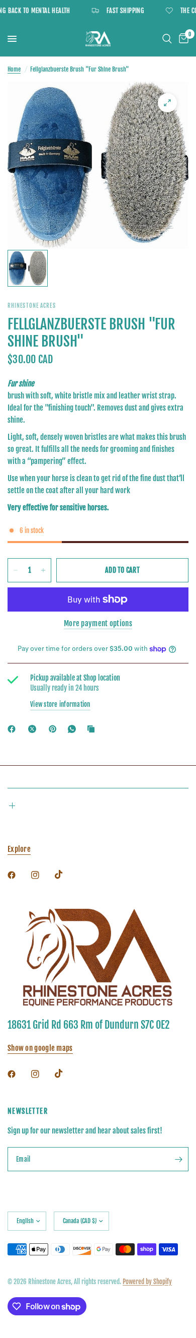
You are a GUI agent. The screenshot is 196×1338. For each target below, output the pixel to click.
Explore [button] (19, 849)
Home (14, 69)
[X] (34, 729)
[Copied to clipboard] (93, 729)
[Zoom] (167, 102)
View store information (60, 704)
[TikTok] (66, 874)
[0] (181, 38)
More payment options (98, 623)
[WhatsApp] (74, 729)
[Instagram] (42, 875)
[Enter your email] (178, 1159)
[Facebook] (14, 729)
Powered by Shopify (147, 1282)
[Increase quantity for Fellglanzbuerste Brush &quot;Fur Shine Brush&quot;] (43, 570)
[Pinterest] (55, 729)
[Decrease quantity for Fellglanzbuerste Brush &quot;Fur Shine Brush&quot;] (15, 570)
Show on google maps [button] (40, 1048)
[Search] (167, 38)
